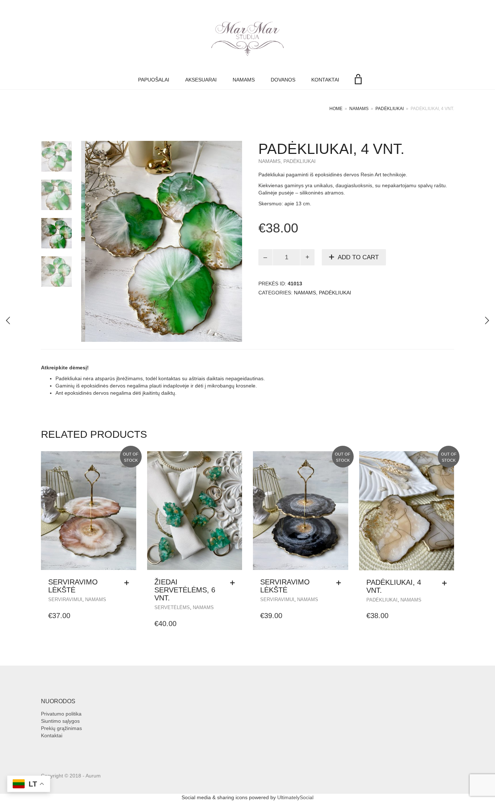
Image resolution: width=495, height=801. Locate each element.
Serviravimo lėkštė (73, 586)
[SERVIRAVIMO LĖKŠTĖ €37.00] (487, 320)
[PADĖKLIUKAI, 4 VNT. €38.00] (8, 320)
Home (335, 108)
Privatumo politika (61, 714)
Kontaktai (325, 80)
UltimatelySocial (295, 797)
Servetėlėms (172, 607)
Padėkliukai (389, 108)
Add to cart (358, 257)
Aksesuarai (201, 80)
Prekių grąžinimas (61, 728)
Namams (244, 80)
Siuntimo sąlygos (60, 721)
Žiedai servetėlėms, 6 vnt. (184, 590)
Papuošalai (153, 80)
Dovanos (283, 80)
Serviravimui (65, 599)
